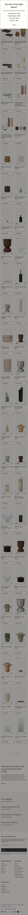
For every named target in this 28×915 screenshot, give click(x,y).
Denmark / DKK (14, 18)
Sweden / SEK (14, 20)
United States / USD (14, 13)
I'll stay (14, 25)
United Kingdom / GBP (13, 16)
